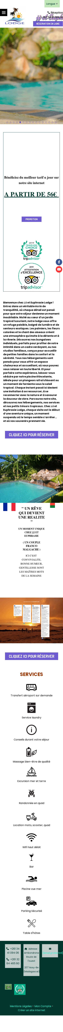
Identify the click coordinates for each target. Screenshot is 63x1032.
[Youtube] (59, 269)
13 (46, 122)
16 (56, 122)
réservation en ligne (48, 23)
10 (36, 122)
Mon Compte (42, 1006)
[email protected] (53, 952)
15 (52, 122)
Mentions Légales (21, 1006)
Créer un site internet (31, 1010)
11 (39, 122)
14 (49, 122)
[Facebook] (59, 262)
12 (43, 122)
